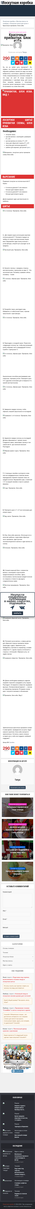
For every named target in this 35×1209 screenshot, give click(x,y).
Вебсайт (5, 927)
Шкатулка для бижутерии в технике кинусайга (17, 851)
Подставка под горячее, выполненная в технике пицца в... (20, 1171)
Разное (17, 1103)
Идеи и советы (7, 965)
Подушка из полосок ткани (21, 1194)
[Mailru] (21, 58)
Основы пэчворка (8, 948)
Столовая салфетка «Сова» (21, 1184)
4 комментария (19, 1162)
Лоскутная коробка (17, 2)
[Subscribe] (30, 63)
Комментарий (7, 892)
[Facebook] (26, 58)
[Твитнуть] (17, 58)
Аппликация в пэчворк (22, 1180)
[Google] (30, 58)
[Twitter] (13, 63)
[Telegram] (26, 63)
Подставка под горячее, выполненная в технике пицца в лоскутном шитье (16, 979)
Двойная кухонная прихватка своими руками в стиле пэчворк (17, 830)
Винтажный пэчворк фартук (21, 1136)
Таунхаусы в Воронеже (21, 1126)
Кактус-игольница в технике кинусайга (17, 872)
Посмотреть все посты (17, 787)
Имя (4, 911)
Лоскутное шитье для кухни (18, 23)
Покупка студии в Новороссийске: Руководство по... (20, 1107)
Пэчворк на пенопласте (17, 847)
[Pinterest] (17, 63)
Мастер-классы (8, 961)
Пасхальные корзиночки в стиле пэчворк (17, 808)
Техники (5, 952)
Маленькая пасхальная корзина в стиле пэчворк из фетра (21, 1157)
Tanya (24, 52)
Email (5, 919)
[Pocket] (21, 63)
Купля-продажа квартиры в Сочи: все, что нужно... (21, 1118)
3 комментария (19, 1176)
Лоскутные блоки (8, 956)
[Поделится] (13, 58)
